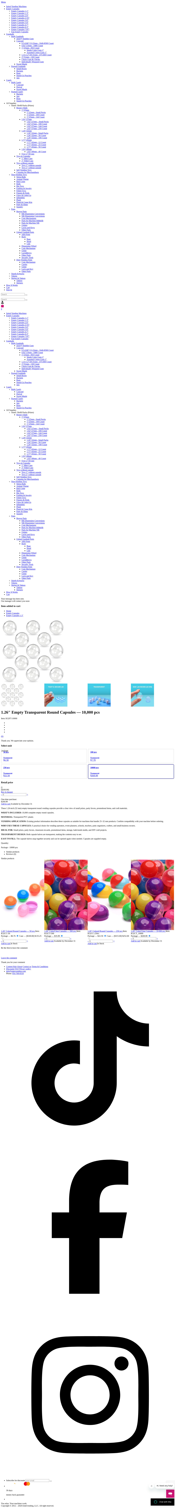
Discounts (10, 969)
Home (8, 611)
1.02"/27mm (27, 119)
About (19, 966)
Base (29, 239)
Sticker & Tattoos (18, 278)
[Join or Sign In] (2, 303)
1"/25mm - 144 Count (35, 117)
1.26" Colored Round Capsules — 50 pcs (18, 931)
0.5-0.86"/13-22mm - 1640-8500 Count (38, 43)
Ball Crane (20, 181)
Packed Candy (17, 92)
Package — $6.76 (8, 936)
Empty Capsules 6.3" (19, 27)
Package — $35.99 (52, 936)
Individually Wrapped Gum (33, 62)
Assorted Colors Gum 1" (37, 52)
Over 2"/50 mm (28, 154)
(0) (2, 736)
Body (24, 237)
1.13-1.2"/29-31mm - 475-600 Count (37, 55)
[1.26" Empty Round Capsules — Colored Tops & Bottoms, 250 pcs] (109, 895)
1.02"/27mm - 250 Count (37, 128)
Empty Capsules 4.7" (19, 25)
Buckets (19, 71)
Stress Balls (21, 177)
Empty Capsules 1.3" (19, 13)
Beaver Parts (21, 211)
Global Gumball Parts (25, 232)
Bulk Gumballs (17, 36)
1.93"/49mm (27, 149)
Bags (18, 73)
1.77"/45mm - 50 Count (36, 147)
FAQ (17, 969)
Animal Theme (22, 179)
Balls (18, 184)
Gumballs (10, 34)
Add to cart (6, 804)
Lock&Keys (27, 253)
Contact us (27, 966)
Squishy (19, 207)
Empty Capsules (12, 9)
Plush (18, 200)
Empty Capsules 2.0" (19, 16)
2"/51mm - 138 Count (30, 57)
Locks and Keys (28, 228)
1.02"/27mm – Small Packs (38, 122)
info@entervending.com (16, 971)
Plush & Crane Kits (24, 202)
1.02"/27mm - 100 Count (37, 124)
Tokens (14, 276)
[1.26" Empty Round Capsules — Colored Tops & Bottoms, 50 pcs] (22, 895)
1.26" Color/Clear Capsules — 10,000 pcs (148, 931)
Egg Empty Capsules (19, 32)
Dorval (19, 87)
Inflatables (20, 198)
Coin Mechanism (28, 248)
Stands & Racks (17, 274)
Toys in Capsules (23, 156)
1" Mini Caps (27, 158)
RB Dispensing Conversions (33, 214)
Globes (24, 225)
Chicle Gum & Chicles (31, 59)
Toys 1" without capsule (31, 165)
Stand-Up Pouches (24, 75)
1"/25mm (25, 110)
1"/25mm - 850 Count (30, 48)
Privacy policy (25, 969)
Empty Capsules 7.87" (20, 29)
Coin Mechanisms (29, 218)
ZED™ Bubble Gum (25, 39)
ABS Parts (26, 234)
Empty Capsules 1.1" (19, 11)
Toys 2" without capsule (31, 168)
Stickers (19, 283)
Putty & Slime (22, 204)
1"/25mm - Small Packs (36, 112)
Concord (19, 41)
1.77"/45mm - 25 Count (36, 145)
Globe (24, 251)
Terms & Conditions (40, 966)
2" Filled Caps (27, 161)
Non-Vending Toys (19, 175)
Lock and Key (27, 269)
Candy (9, 80)
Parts (13, 209)
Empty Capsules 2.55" (20, 18)
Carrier (24, 264)
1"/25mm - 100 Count (35, 115)
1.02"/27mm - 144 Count (37, 126)
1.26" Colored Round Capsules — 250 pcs (105, 931)
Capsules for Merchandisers (27, 172)
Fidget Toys (21, 191)
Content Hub (11, 966)
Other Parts (26, 230)
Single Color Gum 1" (35, 50)
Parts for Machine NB (30, 223)
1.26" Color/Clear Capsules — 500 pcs (60, 931)
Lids (28, 244)
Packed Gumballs (18, 66)
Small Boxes (21, 69)
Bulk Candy (16, 82)
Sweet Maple (21, 64)
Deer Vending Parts (24, 260)
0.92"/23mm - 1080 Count (32, 46)
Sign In (9, 290)
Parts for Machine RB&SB (32, 221)
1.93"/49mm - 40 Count (36, 152)
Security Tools (27, 257)
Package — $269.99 (139, 936)
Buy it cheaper (7, 792)
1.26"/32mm (27, 131)
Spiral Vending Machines (16, 6)
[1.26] (66, 695)
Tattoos (19, 281)
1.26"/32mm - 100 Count (37, 138)
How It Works (12, 285)
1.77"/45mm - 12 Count (36, 142)
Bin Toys (20, 186)
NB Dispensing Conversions (33, 216)
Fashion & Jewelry (24, 188)
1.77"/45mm (27, 140)
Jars (17, 78)
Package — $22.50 (96, 936)
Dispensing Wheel (29, 246)
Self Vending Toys (23, 170)
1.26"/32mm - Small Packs (37, 133)
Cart (8, 287)
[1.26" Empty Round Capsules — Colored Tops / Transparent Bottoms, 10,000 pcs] (152, 895)
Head (29, 241)
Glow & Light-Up (23, 195)
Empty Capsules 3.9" (19, 23)
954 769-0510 (18, 973)
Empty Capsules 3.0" (19, 20)
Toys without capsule (25, 163)
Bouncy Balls (21, 108)
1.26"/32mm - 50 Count (36, 135)
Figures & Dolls (22, 193)
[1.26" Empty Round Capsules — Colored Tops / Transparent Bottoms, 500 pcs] (66, 895)
